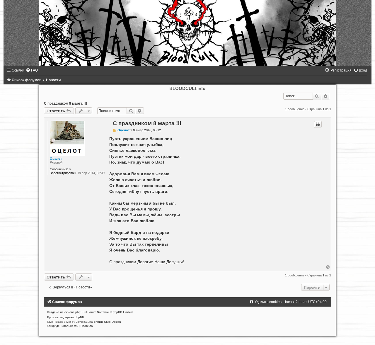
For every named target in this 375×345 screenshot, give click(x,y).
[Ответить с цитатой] (318, 124)
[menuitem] (32, 70)
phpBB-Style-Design (107, 321)
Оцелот (56, 158)
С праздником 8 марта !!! (65, 103)
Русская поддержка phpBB (65, 317)
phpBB (80, 312)
